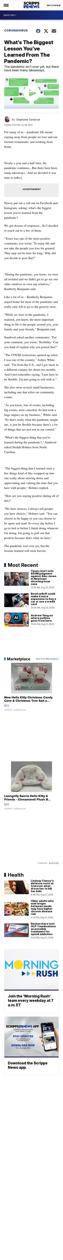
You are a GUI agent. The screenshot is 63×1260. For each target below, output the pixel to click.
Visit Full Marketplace (47, 659)
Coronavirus (16, 30)
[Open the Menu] (6, 5)
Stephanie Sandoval (28, 119)
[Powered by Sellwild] (54, 863)
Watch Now (53, 5)
